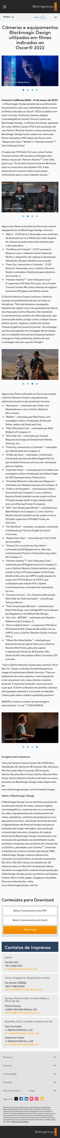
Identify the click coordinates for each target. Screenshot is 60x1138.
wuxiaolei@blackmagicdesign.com (23, 989)
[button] (23, 90)
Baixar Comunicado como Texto (30, 920)
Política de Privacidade (20, 1121)
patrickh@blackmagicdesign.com (23, 1012)
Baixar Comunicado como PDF (30, 910)
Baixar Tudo (30, 929)
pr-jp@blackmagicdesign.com (21, 969)
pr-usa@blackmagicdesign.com (22, 1033)
